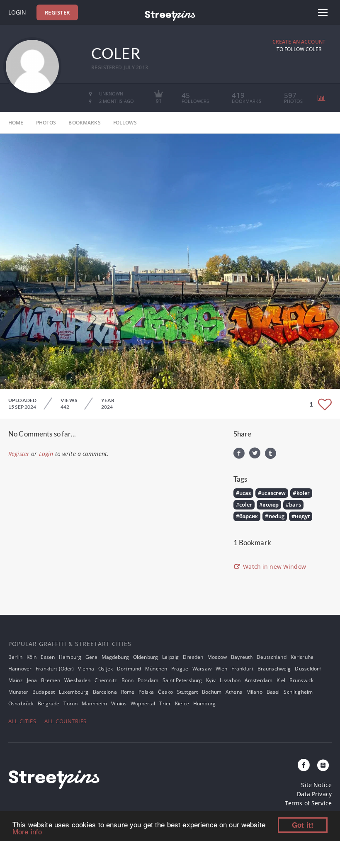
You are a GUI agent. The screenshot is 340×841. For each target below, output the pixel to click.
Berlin (15, 657)
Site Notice (316, 785)
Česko (165, 691)
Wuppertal (143, 703)
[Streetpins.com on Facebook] (304, 765)
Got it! (302, 825)
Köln (32, 657)
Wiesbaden (77, 680)
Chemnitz (106, 680)
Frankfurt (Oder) (55, 668)
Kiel (281, 680)
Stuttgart (187, 691)
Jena (32, 680)
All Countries (65, 721)
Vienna (86, 668)
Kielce (182, 703)
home (16, 122)
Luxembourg (73, 691)
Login (17, 12)
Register (57, 12)
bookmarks (84, 122)
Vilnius (118, 703)
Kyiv (211, 680)
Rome (128, 691)
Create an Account (298, 41)
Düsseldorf (308, 668)
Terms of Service (308, 803)
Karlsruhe (302, 657)
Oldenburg (145, 657)
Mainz (15, 680)
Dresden (193, 657)
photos (46, 122)
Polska (146, 691)
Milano (254, 691)
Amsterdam (258, 680)
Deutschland (272, 657)
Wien (222, 668)
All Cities (22, 721)
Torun (70, 703)
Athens (234, 691)
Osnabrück (21, 703)
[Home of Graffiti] (170, 14)
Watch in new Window (273, 566)
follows (125, 122)
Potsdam (148, 680)
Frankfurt (242, 668)
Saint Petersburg (182, 680)
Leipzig (170, 657)
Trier (165, 703)
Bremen (50, 680)
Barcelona (105, 691)
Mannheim (94, 703)
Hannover (20, 668)
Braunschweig (274, 668)
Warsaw (201, 668)
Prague (179, 668)
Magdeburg (115, 657)
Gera (91, 657)
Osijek (105, 668)
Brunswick (301, 680)
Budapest (43, 691)
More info (27, 831)
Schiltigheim (298, 691)
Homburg (204, 703)
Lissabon (230, 680)
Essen (48, 657)
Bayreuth (242, 657)
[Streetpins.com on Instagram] (323, 765)
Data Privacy (314, 794)
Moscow (217, 657)
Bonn (127, 680)
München (156, 668)
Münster (18, 691)
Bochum (211, 691)
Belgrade (48, 703)
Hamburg (70, 657)
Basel (273, 691)
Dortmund (129, 668)
